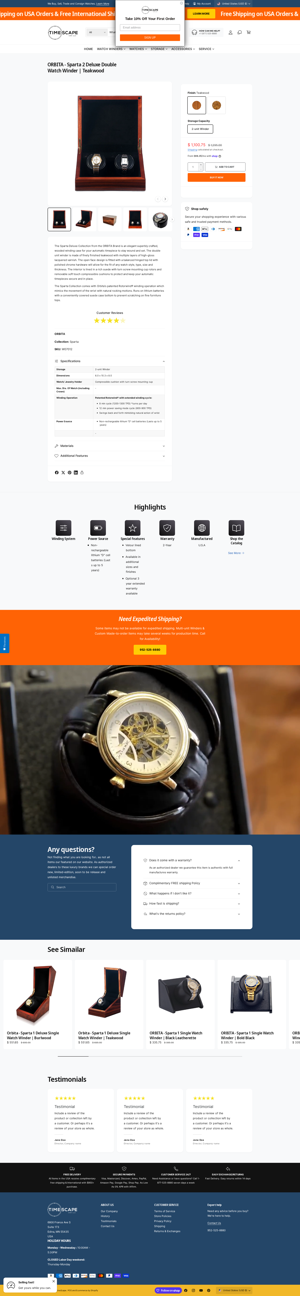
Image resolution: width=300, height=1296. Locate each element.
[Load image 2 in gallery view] (84, 219)
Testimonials (108, 1221)
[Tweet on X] (63, 472)
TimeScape (61, 1290)
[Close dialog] (181, 3)
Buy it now (216, 177)
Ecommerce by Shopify (87, 1290)
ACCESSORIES (181, 49)
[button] (248, 32)
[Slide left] (158, 199)
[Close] (53, 1281)
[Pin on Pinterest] (69, 472)
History (105, 1216)
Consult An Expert (98, 3)
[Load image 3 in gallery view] (110, 219)
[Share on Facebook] (57, 472)
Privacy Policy (162, 1221)
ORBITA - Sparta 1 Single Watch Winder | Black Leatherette (176, 1035)
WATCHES (136, 49)
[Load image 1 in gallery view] (59, 219)
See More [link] (234, 553)
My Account (204, 3)
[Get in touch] (239, 32)
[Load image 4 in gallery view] (135, 219)
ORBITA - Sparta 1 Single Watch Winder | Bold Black (247, 1035)
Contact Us (107, 1226)
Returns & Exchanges (167, 1231)
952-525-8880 (150, 649)
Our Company (109, 1211)
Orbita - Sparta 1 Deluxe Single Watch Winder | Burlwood (33, 1035)
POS (70, 1290)
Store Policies (162, 1216)
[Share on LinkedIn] (76, 472)
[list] (150, 558)
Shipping (192, 149)
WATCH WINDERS (110, 49)
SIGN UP (150, 37)
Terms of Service (164, 1211)
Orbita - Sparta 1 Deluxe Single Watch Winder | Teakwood (104, 1035)
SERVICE (205, 49)
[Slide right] (165, 199)
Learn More (223, 13)
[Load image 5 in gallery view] (160, 219)
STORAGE (158, 49)
